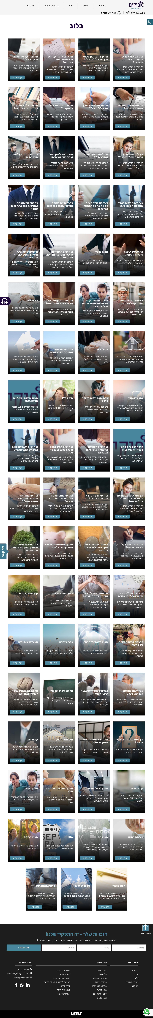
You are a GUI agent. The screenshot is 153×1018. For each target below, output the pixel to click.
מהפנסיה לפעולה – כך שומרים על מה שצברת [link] (95, 595)
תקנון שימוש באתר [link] (99, 986)
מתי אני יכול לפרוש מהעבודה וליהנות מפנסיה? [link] (132, 59)
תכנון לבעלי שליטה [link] (97, 788)
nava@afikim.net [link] (22, 977)
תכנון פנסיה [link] (101, 251)
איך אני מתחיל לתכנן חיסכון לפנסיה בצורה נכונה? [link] (61, 449)
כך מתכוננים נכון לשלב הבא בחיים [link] (25, 156)
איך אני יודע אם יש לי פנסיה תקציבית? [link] (96, 497)
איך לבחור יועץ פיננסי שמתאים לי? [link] (96, 156)
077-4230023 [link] (23, 969)
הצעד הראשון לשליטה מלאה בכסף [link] (25, 399)
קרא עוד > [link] (122, 77)
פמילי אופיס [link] (101, 349)
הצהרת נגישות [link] (101, 982)
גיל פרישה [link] (32, 300)
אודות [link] (85, 5)
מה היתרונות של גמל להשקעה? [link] (61, 107)
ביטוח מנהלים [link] (82, 885)
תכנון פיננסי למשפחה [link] (96, 642)
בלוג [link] (71, 5)
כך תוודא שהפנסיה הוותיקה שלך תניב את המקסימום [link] (25, 547)
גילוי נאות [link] (103, 974)
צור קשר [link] (30, 5)
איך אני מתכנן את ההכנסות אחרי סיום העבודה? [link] (97, 449)
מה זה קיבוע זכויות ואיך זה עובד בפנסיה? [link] (130, 107)
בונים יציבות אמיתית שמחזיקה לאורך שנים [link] (131, 302)
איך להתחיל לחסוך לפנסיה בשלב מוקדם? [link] (130, 156)
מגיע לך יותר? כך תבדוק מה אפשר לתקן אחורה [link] (129, 595)
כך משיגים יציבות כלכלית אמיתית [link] (133, 253)
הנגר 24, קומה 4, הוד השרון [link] (22, 973)
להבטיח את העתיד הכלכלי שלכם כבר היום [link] (60, 204)
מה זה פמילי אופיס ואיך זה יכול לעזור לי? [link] (95, 107)
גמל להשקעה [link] (135, 398)
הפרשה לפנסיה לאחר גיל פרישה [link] (131, 643)
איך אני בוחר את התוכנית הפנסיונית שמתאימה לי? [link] (27, 498)
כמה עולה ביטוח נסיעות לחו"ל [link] (95, 399)
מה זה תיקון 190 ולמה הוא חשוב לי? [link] (25, 58)
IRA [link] (70, 837)
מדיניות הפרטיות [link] (100, 978)
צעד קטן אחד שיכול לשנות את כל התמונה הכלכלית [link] (95, 206)
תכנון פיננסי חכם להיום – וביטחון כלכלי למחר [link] (59, 546)
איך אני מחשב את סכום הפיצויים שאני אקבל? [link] (25, 448)
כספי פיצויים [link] (66, 642)
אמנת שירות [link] (102, 970)
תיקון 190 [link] (67, 398)
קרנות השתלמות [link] (45, 885)
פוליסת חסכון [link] (135, 837)
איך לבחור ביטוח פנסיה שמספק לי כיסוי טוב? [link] (130, 204)
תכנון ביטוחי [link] (119, 885)
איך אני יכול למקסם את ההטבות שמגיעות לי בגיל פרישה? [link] (130, 498)
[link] (150, 22)
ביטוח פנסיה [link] (136, 349)
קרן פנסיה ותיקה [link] (28, 593)
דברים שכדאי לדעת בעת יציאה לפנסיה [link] (94, 692)
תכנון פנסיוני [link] (31, 788)
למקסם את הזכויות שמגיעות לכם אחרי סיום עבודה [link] (24, 206)
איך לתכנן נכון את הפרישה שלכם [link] (133, 692)
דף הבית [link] (102, 5)
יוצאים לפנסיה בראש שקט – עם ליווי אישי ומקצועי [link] (96, 547)
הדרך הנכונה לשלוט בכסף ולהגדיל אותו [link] (132, 448)
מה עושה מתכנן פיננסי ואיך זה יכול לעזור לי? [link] (95, 58)
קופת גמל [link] (32, 739)
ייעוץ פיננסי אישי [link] (63, 593)
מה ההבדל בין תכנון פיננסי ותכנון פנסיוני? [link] (26, 107)
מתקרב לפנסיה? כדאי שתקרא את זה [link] (95, 741)
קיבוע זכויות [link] (136, 788)
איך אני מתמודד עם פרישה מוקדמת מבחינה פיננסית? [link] (59, 254)
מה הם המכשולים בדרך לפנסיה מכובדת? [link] (25, 692)
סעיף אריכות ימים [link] (28, 642)
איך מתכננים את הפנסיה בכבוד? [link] (129, 741)
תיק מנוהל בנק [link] (64, 739)
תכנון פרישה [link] (31, 837)
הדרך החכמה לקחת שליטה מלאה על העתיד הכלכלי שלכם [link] (95, 303)
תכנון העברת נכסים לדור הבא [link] (59, 790)
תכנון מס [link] (103, 837)
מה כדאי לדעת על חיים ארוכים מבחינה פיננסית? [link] (60, 59)
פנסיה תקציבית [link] (29, 349)
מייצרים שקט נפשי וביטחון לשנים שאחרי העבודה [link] (26, 254)
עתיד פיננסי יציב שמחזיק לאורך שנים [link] (61, 351)
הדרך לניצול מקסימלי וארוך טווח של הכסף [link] (61, 156)
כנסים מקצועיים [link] (51, 5)
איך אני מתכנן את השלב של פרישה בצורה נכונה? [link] (59, 302)
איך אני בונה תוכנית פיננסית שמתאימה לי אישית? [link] (61, 498)
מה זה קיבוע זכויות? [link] (61, 690)
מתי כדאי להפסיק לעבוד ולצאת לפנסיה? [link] (129, 546)
